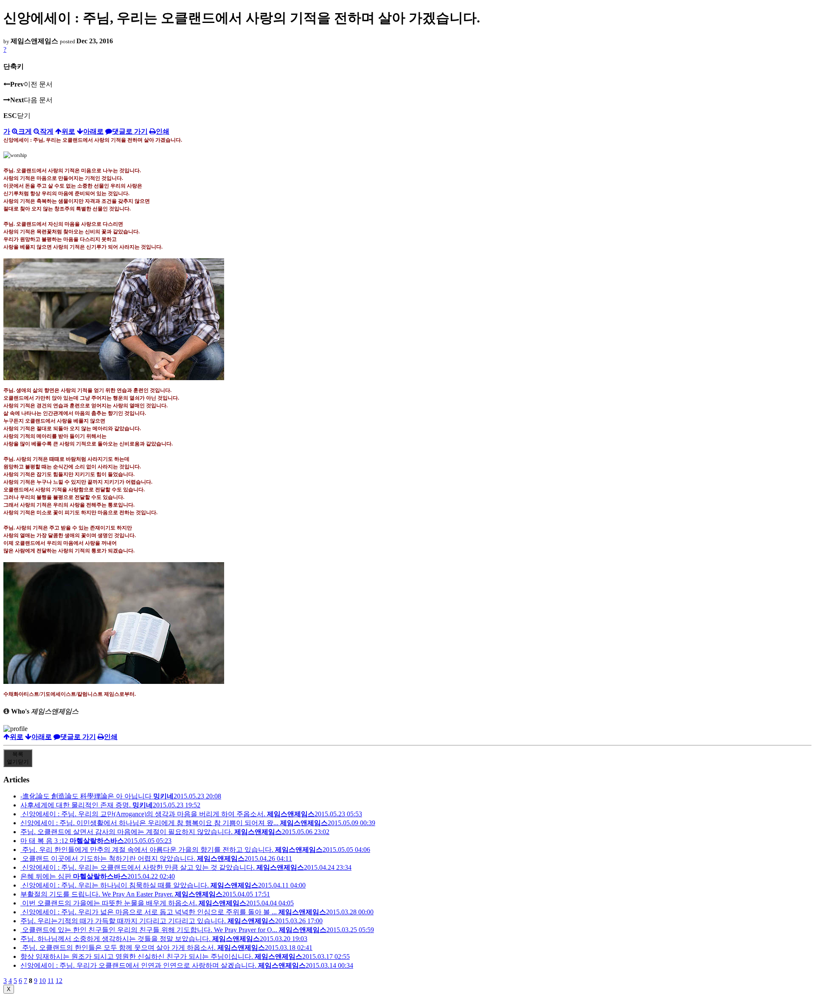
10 (42, 980)
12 (59, 980)
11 (51, 980)
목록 (18, 758)
